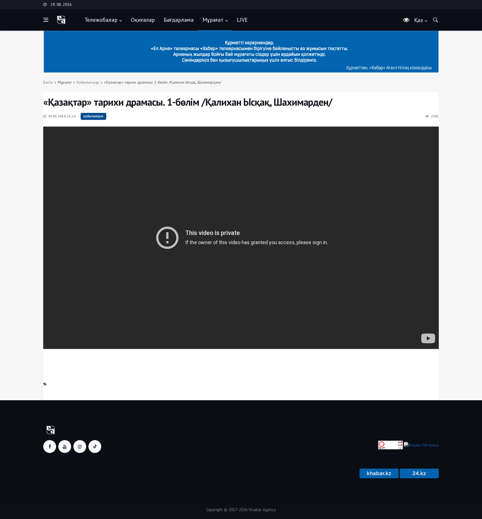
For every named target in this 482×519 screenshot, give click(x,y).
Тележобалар (101, 19)
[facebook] (49, 446)
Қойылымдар (87, 82)
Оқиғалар (143, 19)
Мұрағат (213, 19)
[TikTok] (94, 446)
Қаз (418, 20)
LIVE (242, 19)
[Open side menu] (45, 20)
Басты (48, 82)
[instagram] (79, 446)
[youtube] (64, 446)
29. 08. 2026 (61, 4)
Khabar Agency (262, 509)
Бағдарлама (179, 19)
